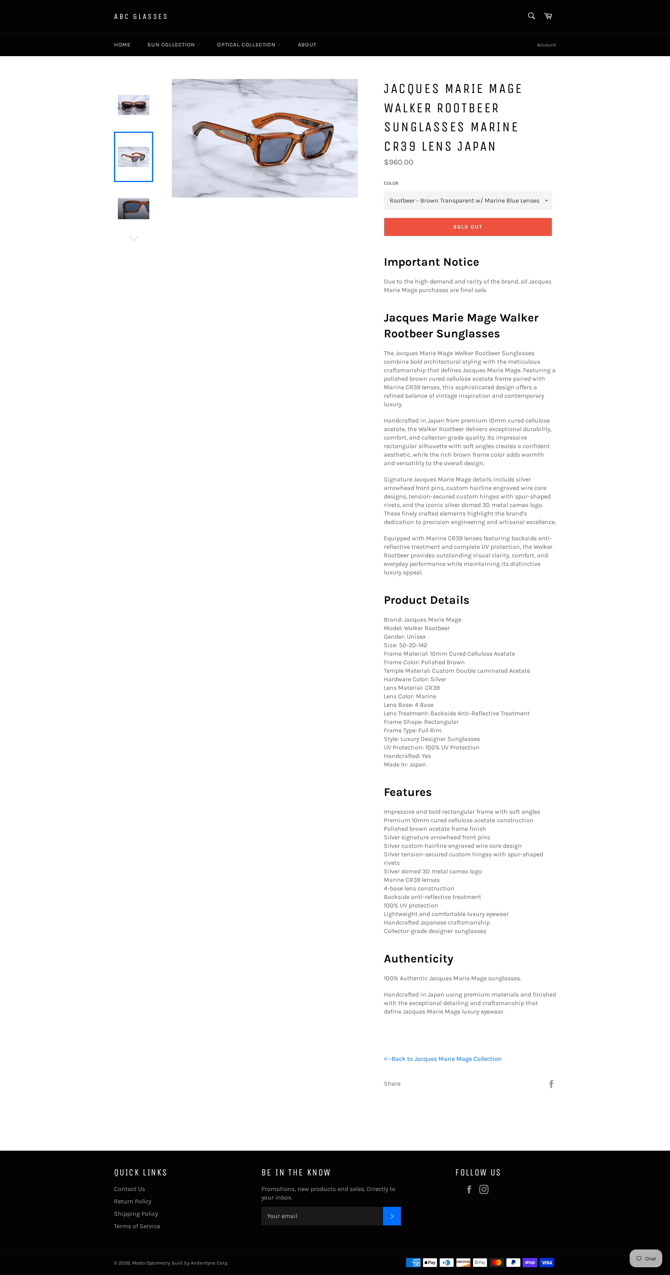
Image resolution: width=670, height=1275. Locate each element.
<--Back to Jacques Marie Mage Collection (443, 1058)
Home (122, 44)
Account (546, 45)
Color (391, 183)
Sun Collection (172, 44)
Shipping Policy (136, 1213)
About (307, 44)
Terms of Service (137, 1226)
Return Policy (132, 1201)
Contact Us (129, 1189)
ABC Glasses (141, 16)
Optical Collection (247, 44)
